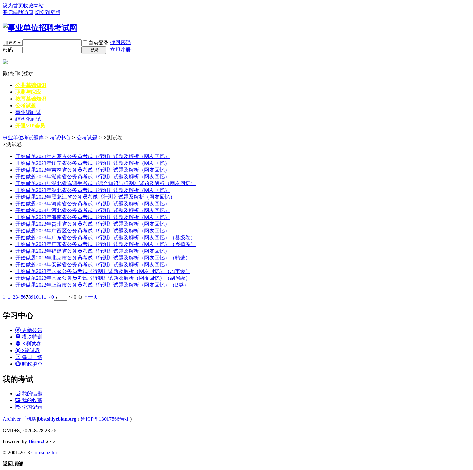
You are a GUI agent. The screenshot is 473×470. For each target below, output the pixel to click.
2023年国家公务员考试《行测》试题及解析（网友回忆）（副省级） (102, 278)
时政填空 (31, 364)
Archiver (12, 419)
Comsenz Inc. (45, 452)
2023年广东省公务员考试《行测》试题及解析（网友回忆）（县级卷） (105, 237)
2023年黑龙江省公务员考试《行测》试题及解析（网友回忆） (95, 197)
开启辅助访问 (18, 12)
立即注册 (120, 49)
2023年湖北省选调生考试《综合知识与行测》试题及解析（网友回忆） (105, 183)
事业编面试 (28, 112)
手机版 (29, 419)
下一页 (90, 297)
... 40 (49, 297)
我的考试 (18, 379)
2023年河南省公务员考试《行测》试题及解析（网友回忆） (92, 203)
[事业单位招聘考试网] (40, 28)
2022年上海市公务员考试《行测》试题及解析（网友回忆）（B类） (102, 284)
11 (41, 297)
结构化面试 (28, 119)
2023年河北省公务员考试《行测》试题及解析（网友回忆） (92, 210)
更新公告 (31, 330)
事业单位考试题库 (23, 137)
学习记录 (31, 407)
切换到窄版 (47, 12)
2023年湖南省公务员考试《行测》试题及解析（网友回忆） (92, 176)
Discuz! (36, 441)
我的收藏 (31, 400)
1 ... (6, 297)
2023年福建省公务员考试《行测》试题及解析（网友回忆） (92, 251)
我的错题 (31, 393)
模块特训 (31, 337)
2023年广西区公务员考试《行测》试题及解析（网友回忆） (92, 230)
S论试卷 (30, 350)
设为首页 (13, 5)
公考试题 (25, 105)
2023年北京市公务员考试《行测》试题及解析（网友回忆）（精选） (102, 257)
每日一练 (31, 357)
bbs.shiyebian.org (57, 419)
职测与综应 (28, 92)
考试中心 (60, 137)
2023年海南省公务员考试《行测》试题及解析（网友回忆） (92, 217)
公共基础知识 (30, 85)
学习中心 (18, 315)
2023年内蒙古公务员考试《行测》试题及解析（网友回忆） (92, 156)
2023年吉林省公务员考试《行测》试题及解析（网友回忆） (92, 170)
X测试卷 (31, 343)
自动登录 (98, 42)
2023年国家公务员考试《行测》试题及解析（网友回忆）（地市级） (102, 271)
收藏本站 (33, 5)
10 (36, 297)
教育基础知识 (30, 98)
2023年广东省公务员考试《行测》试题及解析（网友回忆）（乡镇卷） (105, 244)
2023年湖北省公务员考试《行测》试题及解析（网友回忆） (92, 190)
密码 (8, 49)
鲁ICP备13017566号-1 (104, 419)
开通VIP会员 (30, 125)
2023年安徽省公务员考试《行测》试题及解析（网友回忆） (92, 264)
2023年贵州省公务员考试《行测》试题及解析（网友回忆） (92, 224)
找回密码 (120, 42)
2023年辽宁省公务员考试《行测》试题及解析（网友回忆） (92, 163)
